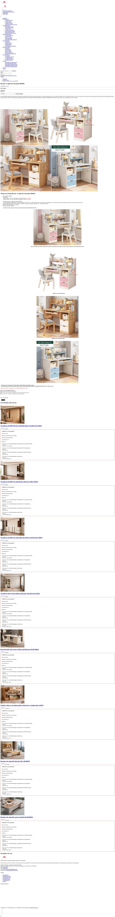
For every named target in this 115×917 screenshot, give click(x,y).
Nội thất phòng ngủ (6, 25)
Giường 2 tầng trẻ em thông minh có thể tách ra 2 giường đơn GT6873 (21, 705)
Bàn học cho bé (8, 21)
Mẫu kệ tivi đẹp (8, 36)
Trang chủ (5, 18)
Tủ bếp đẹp (7, 41)
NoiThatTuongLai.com (33, 907)
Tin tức (4, 67)
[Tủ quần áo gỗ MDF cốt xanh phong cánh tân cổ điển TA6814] (12, 479)
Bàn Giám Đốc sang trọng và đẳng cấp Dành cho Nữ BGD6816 (19, 649)
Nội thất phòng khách (7, 34)
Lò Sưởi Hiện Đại (8, 57)
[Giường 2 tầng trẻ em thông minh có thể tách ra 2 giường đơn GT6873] (12, 703)
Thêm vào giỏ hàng (19, 93)
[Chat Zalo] (0, 916)
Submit (2, 76)
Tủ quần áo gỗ (8, 28)
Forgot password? (3, 75)
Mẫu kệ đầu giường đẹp (9, 32)
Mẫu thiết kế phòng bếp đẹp (10, 46)
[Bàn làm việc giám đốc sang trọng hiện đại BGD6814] (12, 814)
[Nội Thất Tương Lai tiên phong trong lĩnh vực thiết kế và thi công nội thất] (4, 3)
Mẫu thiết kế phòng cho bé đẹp (11, 24)
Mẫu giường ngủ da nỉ (9, 27)
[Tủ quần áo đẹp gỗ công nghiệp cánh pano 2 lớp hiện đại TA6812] (12, 591)
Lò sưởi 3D (7, 55)
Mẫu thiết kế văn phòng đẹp (10, 53)
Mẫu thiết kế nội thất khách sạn (11, 66)
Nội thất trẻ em (6, 19)
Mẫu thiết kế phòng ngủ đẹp (10, 33)
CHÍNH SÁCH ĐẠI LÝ (7, 10)
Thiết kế (4, 61)
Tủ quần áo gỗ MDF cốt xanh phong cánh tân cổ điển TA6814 (19, 481)
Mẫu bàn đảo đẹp (8, 43)
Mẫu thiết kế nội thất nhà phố (10, 63)
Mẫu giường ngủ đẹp (9, 26)
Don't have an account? (11, 75)
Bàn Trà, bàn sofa (8, 37)
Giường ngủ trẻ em (8, 23)
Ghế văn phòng (8, 51)
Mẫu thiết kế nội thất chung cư (11, 62)
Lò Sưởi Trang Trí (6, 54)
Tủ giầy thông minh (9, 35)
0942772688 (5, 12)
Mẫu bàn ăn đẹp (8, 42)
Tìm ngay (14, 70)
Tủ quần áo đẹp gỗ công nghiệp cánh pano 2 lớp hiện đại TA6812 (20, 593)
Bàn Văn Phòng (8, 50)
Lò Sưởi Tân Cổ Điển (9, 59)
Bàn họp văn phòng (9, 52)
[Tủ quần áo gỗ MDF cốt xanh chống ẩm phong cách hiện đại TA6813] (12, 535)
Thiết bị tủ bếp (8, 45)
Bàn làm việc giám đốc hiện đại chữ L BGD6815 (15, 761)
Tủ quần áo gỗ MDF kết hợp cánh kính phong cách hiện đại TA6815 (21, 426)
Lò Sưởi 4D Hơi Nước (9, 56)
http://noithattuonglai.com (10, 390)
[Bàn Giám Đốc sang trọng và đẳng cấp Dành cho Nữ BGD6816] (12, 647)
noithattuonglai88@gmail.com (8, 11)
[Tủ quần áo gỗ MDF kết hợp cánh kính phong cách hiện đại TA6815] (12, 423)
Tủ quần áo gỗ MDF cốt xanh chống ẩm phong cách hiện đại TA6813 (21, 537)
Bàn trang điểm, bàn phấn (10, 31)
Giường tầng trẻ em (9, 20)
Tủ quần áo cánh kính (9, 29)
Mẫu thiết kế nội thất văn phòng (11, 65)
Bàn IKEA (7, 48)
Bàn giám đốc (8, 49)
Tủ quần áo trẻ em (8, 22)
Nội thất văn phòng (6, 47)
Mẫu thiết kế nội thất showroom (11, 64)
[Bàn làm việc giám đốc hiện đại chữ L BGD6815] (12, 758)
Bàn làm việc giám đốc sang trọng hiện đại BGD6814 (16, 817)
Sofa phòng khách (8, 38)
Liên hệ (4, 68)
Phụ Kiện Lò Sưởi (8, 60)
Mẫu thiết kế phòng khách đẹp (11, 39)
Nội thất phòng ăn (6, 40)
